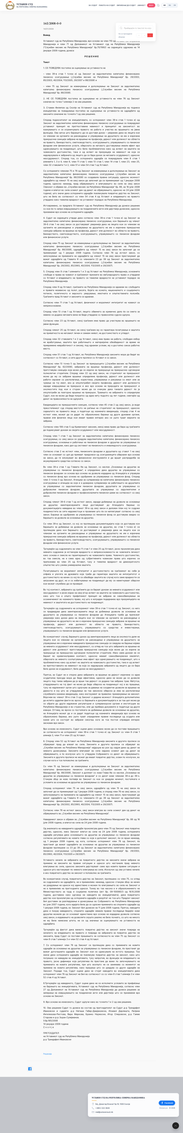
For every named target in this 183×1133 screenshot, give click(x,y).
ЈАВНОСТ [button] (141, 5)
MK (164, 5)
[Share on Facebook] (30, 1069)
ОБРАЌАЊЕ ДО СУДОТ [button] (126, 5)
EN (175, 5)
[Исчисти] (150, 35)
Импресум (163, 1108)
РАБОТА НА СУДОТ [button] (107, 5)
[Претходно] (139, 35)
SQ (170, 5)
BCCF (151, 5)
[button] (175, 1125)
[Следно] (144, 35)
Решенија (47, 1054)
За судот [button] (93, 5)
